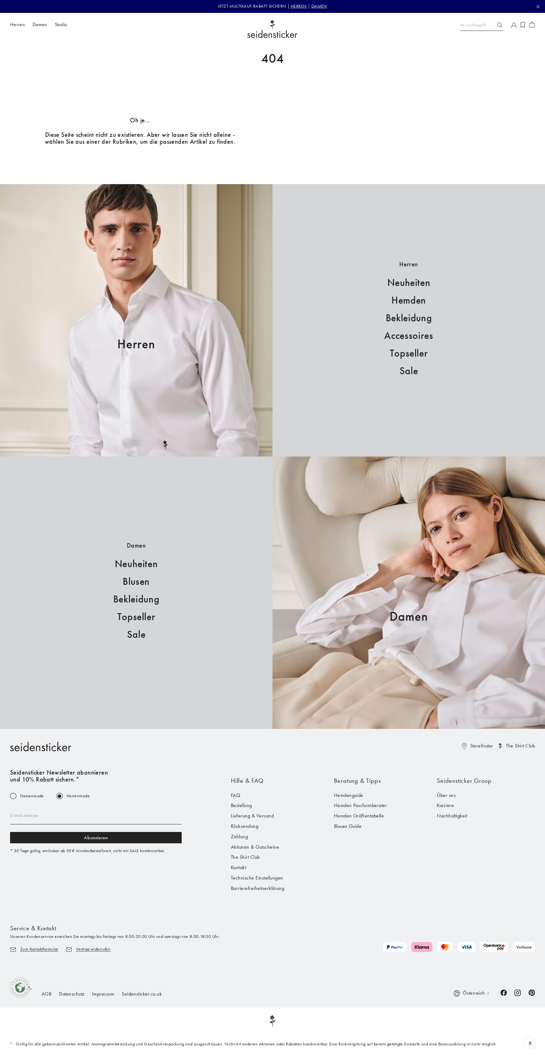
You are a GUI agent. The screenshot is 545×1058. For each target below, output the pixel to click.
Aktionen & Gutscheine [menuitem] (255, 847)
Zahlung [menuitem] (239, 837)
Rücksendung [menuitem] (244, 826)
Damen (409, 616)
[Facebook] (504, 992)
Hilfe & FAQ (247, 780)
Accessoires (408, 335)
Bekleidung (409, 318)
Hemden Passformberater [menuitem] (360, 805)
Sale (409, 371)
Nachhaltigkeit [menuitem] (452, 816)
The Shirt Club (520, 746)
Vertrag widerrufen (93, 949)
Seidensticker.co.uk (142, 994)
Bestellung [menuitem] (241, 805)
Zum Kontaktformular (39, 949)
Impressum (103, 994)
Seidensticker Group (464, 780)
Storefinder (481, 746)
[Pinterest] (532, 992)
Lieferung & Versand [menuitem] (252, 816)
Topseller (409, 353)
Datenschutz (71, 994)
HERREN (299, 6)
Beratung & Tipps (357, 780)
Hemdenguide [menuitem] (348, 795)
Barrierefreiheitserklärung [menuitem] (257, 888)
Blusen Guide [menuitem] (348, 826)
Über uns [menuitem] (446, 795)
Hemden (408, 300)
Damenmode (32, 796)
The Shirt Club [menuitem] (245, 857)
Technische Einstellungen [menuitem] (257, 878)
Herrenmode (78, 796)
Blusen (136, 581)
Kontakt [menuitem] (238, 867)
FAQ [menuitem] (235, 795)
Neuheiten (409, 282)
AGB (46, 994)
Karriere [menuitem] (445, 805)
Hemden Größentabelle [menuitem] (359, 816)
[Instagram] (517, 992)
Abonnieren (96, 837)
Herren (136, 344)
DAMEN (319, 6)
